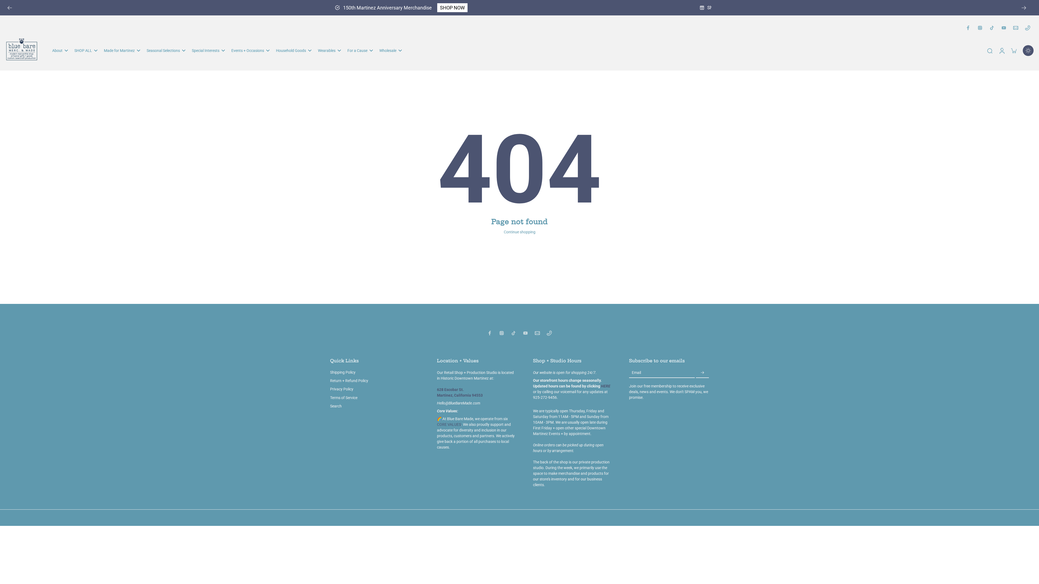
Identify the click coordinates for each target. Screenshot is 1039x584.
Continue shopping (519, 232)
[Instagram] (980, 28)
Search (336, 406)
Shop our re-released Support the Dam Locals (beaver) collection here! (504, 7)
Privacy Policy (341, 389)
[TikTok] (992, 28)
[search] (990, 50)
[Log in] (1002, 50)
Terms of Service (343, 398)
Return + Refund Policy (349, 381)
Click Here (594, 7)
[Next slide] (1023, 7)
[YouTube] (1004, 28)
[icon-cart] (1014, 50)
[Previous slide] (9, 7)
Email (636, 372)
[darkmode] (1028, 50)
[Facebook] (968, 28)
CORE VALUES (449, 424)
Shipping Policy (343, 372)
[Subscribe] (702, 373)
